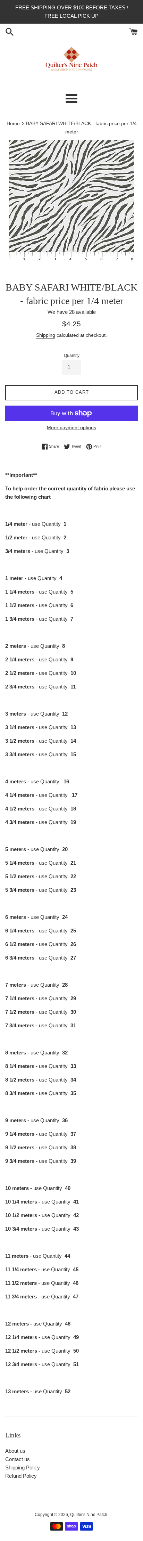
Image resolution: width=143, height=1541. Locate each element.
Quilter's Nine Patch (88, 1514)
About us (15, 1451)
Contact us (17, 1459)
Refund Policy (21, 1476)
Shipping (45, 335)
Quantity (71, 355)
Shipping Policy (22, 1467)
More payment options (71, 427)
